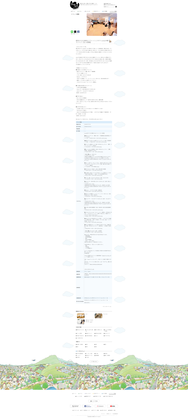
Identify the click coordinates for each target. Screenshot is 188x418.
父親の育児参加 (89, 335)
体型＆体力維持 (98, 333)
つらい (96, 335)
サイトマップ (103, 413)
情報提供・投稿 (112, 410)
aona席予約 (86, 253)
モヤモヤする (107, 335)
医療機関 (97, 355)
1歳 (96, 344)
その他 (87, 357)
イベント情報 (114, 11)
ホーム (73, 11)
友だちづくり (107, 333)
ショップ (78, 355)
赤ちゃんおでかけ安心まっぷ (110, 4)
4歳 (86, 346)
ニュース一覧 (79, 396)
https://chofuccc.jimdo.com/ (96, 264)
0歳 (86, 344)
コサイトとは (76, 410)
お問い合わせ (104, 410)
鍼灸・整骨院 (107, 355)
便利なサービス (89, 355)
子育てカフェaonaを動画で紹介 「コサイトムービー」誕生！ (89, 321)
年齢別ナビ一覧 (98, 396)
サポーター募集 (96, 410)
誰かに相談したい (98, 329)
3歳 (77, 346)
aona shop (105, 314)
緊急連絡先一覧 (107, 3)
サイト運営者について (85, 410)
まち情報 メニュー (75, 33)
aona (86, 314)
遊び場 (78, 357)
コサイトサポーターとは (89, 269)
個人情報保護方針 (115, 413)
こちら (105, 138)
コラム (80, 11)
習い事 (96, 353)
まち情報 (105, 11)
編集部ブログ (88, 396)
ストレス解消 (79, 333)
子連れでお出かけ (80, 335)
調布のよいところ (80, 329)
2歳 (105, 344)
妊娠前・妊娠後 (80, 344)
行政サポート (97, 11)
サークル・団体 (89, 353)
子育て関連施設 (80, 353)
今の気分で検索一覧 (109, 396)
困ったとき (87, 11)
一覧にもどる (94, 361)
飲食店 (106, 353)
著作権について (109, 413)
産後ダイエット (89, 333)
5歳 (96, 346)
